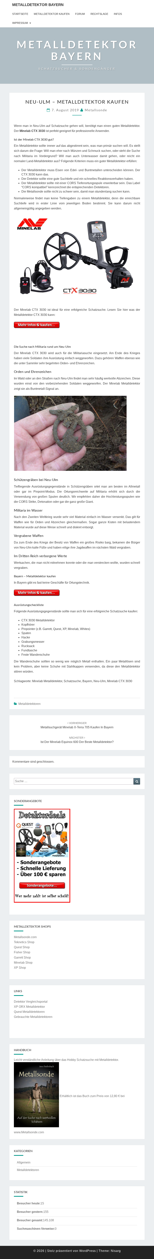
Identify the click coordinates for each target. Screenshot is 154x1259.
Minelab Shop (23, 962)
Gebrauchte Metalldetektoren (33, 1016)
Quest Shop (22, 947)
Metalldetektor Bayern (37, 5)
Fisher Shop (22, 952)
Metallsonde (96, 110)
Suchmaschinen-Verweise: (36, 1228)
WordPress (87, 1250)
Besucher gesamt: (30, 1220)
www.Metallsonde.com (29, 1132)
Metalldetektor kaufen (51, 13)
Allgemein (23, 1162)
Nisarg (116, 1250)
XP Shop (20, 967)
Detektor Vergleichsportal (31, 1001)
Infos (118, 13)
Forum (80, 13)
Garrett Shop (22, 957)
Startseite (20, 13)
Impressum (20, 22)
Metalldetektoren (29, 703)
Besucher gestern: (30, 1211)
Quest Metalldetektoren (29, 1011)
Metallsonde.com (25, 937)
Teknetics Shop (24, 942)
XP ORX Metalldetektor (29, 1006)
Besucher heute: (29, 1203)
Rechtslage (99, 13)
